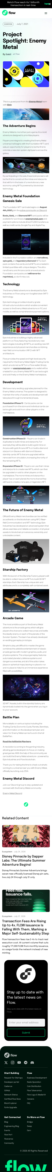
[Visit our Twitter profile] (6, 1063)
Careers (30, 1099)
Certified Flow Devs (12, 1099)
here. (47, 4)
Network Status (11, 1095)
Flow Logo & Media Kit (36, 1095)
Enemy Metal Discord (12, 793)
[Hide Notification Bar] (50, 4)
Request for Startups (13, 1078)
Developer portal (11, 1082)
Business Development (37, 1078)
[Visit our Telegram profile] (25, 1063)
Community (9, 1143)
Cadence (8, 1086)
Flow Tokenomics (34, 1091)
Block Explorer (10, 1103)
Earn (29, 1130)
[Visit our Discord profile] (32, 1063)
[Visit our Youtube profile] (19, 1063)
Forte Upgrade (10, 1107)
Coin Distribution (34, 1086)
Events (7, 1130)
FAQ (28, 1103)
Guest (8, 54)
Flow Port (8, 1135)
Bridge (30, 1122)
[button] (46, 13)
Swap (29, 1126)
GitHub (7, 1091)
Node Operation (34, 1082)
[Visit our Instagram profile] (12, 1063)
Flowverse (8, 1139)
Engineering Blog (11, 1126)
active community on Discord (33, 210)
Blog (6, 1122)
